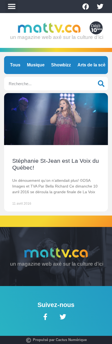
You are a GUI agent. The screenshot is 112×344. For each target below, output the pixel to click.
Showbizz (61, 65)
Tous (15, 65)
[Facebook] (85, 6)
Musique (36, 65)
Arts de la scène (94, 65)
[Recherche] (101, 83)
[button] (11, 7)
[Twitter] (100, 6)
